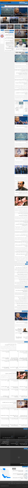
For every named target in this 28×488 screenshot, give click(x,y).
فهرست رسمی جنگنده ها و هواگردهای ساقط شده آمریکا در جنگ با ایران (5, 397)
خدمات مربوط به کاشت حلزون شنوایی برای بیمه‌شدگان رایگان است (23, 416)
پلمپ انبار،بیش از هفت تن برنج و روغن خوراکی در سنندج (18, 478)
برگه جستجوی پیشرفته (18, 483)
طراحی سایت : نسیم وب (25, 486)
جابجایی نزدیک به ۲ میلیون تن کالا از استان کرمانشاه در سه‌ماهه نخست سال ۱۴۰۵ (22, 49)
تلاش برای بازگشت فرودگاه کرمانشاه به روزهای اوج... (19, 337)
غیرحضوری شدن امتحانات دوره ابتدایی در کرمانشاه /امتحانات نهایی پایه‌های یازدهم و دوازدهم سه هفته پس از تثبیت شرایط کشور (9, 43)
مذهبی (26, 53)
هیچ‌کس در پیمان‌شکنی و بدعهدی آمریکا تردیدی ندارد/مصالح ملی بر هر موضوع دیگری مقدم (23, 359)
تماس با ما (14, 483)
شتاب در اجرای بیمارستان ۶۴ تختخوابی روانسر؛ (10, 344)
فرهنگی (17, 52)
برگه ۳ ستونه (23, 483)
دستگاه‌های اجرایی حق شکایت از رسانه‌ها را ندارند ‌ (5, 358)
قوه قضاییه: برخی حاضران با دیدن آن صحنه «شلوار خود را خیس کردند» (23, 21)
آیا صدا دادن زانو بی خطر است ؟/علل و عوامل (22, 305)
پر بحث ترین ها (6, 30)
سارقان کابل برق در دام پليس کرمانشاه (23, 215)
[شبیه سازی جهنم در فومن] (19, 457)
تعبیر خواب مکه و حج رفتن (10, 33)
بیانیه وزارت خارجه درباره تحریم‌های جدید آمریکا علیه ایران (17, 27)
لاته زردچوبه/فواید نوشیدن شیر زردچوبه (23, 298)
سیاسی (26, 52)
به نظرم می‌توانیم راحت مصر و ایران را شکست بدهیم (21, 267)
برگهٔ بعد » (19, 262)
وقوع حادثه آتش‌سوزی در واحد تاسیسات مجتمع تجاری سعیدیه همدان (18, 471)
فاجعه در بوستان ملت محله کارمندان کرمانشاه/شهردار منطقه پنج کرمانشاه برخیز (5, 425)
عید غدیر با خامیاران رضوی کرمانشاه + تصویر (7, 437)
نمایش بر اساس (14, 468)
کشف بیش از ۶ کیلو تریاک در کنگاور (23, 367)
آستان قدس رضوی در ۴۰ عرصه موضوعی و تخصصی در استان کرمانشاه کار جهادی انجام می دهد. (9, 35)
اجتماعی (20, 52)
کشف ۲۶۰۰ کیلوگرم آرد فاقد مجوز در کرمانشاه (9, 50)
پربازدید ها (11, 30)
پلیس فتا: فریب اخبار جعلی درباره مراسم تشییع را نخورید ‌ (14, 387)
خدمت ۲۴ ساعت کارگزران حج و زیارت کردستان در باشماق (14, 416)
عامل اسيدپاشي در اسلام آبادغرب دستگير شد (22, 207)
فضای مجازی (22, 53)
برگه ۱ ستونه (26, 483)
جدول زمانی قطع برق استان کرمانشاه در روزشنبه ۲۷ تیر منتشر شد (23, 425)
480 (21, 262)
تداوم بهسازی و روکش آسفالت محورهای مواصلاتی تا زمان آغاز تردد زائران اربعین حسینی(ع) (10, 49)
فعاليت (12, 481)
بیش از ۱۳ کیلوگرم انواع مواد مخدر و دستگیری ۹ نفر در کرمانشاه (23, 396)
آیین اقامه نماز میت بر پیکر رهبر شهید (22, 437)
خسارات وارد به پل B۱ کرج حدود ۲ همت (9, 37)
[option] (14, 15)
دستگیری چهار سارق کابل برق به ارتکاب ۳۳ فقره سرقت (5, 367)
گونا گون (9, 483)
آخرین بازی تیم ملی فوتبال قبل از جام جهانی (22, 274)
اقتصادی (23, 52)
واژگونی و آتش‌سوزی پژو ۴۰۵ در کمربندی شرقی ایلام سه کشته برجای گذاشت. (18, 474)
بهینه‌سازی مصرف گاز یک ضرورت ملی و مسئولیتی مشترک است (24, 27)
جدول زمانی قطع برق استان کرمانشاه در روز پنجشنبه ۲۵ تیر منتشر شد (14, 425)
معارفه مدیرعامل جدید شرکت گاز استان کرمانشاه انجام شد (3, 27)
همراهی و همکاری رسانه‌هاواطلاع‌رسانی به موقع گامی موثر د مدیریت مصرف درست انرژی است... (18, 330)
